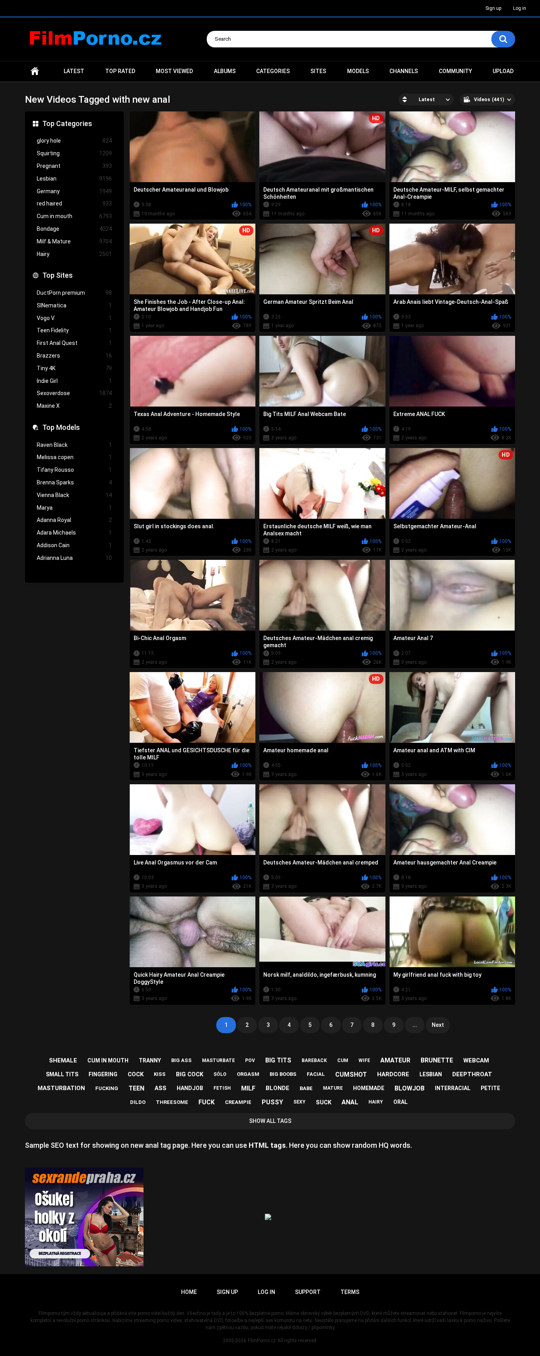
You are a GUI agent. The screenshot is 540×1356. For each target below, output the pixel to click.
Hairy (74, 254)
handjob (190, 1088)
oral (400, 1102)
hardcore (393, 1074)
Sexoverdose (74, 393)
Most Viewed (174, 71)
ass (160, 1088)
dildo (137, 1102)
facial (316, 1074)
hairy (375, 1102)
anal (350, 1102)
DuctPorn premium (74, 293)
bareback (314, 1060)
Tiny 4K (74, 368)
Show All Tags (270, 1121)
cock (135, 1074)
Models (358, 71)
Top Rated (120, 71)
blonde (277, 1088)
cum (342, 1060)
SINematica (74, 305)
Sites (318, 71)
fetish (222, 1088)
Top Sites (57, 275)
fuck (206, 1102)
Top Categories (67, 123)
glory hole (74, 140)
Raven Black (74, 445)
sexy (299, 1102)
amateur (395, 1060)
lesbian (430, 1074)
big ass (181, 1060)
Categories (273, 71)
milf (248, 1088)
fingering (103, 1074)
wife (364, 1060)
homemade (368, 1088)
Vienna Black (74, 495)
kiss (160, 1074)
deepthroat (472, 1074)
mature (333, 1088)
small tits (62, 1074)
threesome (172, 1102)
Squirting (74, 153)
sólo (220, 1074)
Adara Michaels (74, 532)
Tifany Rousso (74, 470)
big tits (278, 1060)
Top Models (61, 427)
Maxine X (74, 406)
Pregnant (74, 166)
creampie (238, 1102)
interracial (452, 1088)
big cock (189, 1074)
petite (490, 1088)
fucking (106, 1088)
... (414, 1025)
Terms (349, 1292)
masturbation (61, 1088)
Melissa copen (74, 457)
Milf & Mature (74, 241)
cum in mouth (107, 1060)
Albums (225, 71)
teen (136, 1088)
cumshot (351, 1074)
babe (306, 1088)
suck (323, 1102)
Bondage (74, 229)
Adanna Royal (74, 520)
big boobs (283, 1074)
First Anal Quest (74, 343)
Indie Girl (74, 381)
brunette (437, 1060)
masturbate (218, 1060)
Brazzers (74, 355)
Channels (403, 71)
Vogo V (74, 318)
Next (438, 1025)
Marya (74, 508)
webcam (476, 1060)
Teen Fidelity (74, 330)
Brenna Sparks (74, 482)
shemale (63, 1060)
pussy (272, 1102)
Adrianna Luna (74, 558)
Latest (74, 71)
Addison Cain (74, 545)
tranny (150, 1060)
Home (35, 71)
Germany (74, 191)
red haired (74, 203)
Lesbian (74, 178)
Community (455, 71)
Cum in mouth (74, 216)
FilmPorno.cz (262, 1340)
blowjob (410, 1088)
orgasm (248, 1074)
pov (250, 1060)
